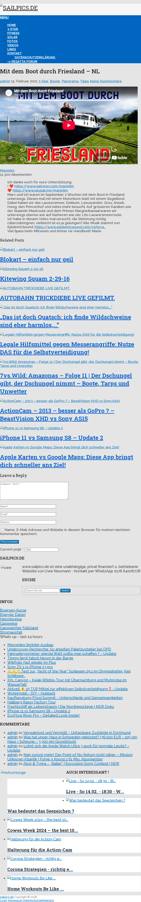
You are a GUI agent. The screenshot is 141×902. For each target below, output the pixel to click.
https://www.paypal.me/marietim (40, 190)
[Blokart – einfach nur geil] (70, 249)
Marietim (7, 170)
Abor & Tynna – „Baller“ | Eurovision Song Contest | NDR (71, 763)
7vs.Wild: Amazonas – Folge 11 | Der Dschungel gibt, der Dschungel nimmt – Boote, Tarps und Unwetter (66, 383)
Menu (4, 17)
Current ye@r (12, 549)
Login (3, 900)
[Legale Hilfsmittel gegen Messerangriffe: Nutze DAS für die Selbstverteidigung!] (70, 334)
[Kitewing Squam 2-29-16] (70, 269)
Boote (55, 81)
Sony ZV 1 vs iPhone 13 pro (30, 667)
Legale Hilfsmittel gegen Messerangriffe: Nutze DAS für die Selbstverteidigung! (67, 348)
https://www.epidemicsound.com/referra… (70, 227)
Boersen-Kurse (13, 610)
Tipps (84, 81)
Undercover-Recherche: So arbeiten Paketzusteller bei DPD (59, 649)
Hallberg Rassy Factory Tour (31, 702)
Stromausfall (11, 632)
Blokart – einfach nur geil (36, 259)
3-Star (12, 29)
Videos (12, 45)
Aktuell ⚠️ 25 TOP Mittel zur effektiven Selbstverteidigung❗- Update (67, 689)
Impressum (15, 900)
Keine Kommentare (106, 81)
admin (5, 81)
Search (65, 590)
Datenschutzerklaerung (38, 900)
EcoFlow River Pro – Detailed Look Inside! (43, 715)
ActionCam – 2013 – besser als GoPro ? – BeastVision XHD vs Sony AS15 (57, 414)
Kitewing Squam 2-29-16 (35, 278)
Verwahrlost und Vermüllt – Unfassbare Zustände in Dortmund (77, 732)
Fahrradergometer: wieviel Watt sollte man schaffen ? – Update (61, 653)
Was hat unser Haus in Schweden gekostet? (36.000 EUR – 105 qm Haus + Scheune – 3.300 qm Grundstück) (72, 739)
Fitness (13, 33)
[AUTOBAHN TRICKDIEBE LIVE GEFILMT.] (70, 288)
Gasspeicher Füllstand (19, 628)
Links (11, 49)
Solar (12, 37)
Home (11, 25)
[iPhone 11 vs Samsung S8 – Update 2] (70, 428)
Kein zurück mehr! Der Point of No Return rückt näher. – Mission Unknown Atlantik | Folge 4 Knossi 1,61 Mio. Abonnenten (70, 757)
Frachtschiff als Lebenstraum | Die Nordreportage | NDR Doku (60, 706)
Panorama (70, 81)
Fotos (12, 41)
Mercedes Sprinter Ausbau (30, 645)
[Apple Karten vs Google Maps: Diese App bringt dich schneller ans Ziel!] (70, 447)
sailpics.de (7, 897)
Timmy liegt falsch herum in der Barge (40, 658)
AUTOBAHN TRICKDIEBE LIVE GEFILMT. (57, 298)
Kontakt (14, 53)
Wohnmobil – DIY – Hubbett (31, 693)
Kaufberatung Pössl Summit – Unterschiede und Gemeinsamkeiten (65, 698)
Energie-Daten (13, 614)
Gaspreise (8, 623)
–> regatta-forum (22, 61)
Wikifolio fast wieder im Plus (31, 662)
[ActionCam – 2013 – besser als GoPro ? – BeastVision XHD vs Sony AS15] (70, 401)
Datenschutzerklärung (35, 57)
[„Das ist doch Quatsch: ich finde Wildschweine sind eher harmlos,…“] (70, 307)
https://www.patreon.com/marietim (44, 186)
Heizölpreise (11, 619)
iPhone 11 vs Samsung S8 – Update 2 (51, 437)
